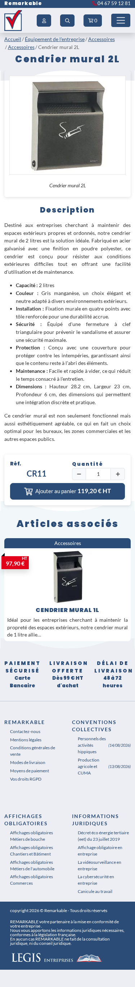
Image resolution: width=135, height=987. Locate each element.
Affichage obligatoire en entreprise (100, 851)
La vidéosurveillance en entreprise (99, 865)
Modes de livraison (27, 762)
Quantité (87, 464)
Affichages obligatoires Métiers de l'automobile (32, 865)
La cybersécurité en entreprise (96, 880)
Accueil (12, 39)
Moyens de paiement (29, 770)
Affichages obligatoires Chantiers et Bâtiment (31, 851)
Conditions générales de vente (32, 751)
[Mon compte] (44, 20)
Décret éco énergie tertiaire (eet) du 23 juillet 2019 (103, 836)
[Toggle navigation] (121, 20)
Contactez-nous (25, 731)
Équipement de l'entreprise (55, 39)
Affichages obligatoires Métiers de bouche (31, 836)
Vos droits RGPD (25, 779)
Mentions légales (25, 739)
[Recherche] (67, 20)
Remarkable (23, 3)
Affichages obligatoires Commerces (31, 880)
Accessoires (101, 39)
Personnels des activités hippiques (92, 745)
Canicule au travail (95, 891)
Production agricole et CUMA (88, 766)
